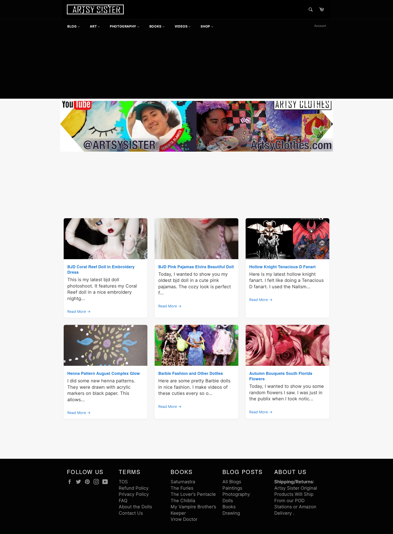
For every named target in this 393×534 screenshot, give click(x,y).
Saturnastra (183, 481)
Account (320, 26)
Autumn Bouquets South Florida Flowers (280, 375)
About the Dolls (135, 506)
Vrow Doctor (184, 519)
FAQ (123, 500)
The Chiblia (183, 500)
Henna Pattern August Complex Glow (103, 373)
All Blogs (231, 481)
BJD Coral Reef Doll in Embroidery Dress (101, 269)
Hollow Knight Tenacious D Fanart (282, 266)
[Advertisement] (196, 67)
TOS (123, 481)
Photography (236, 494)
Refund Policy (134, 488)
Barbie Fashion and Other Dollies (190, 373)
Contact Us (131, 513)
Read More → (79, 311)
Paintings (232, 488)
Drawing (231, 513)
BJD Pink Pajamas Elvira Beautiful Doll (196, 266)
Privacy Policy (134, 494)
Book (227, 506)
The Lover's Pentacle (193, 494)
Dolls (227, 500)
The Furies (182, 488)
